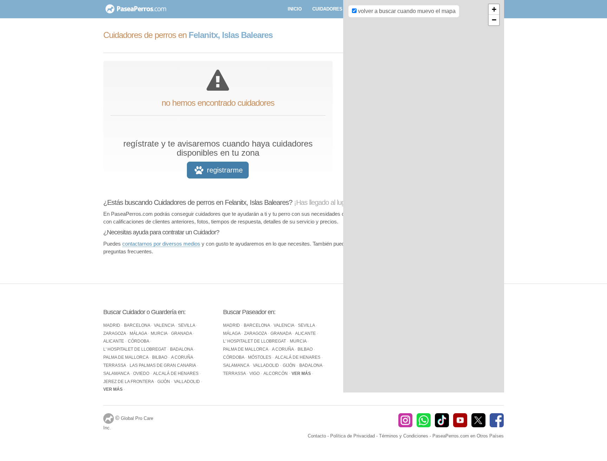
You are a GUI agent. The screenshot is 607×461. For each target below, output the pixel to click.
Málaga (139, 333)
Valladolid (187, 381)
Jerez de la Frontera (129, 381)
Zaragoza (115, 333)
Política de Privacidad (352, 436)
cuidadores (327, 9)
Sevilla (187, 325)
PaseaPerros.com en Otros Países (468, 436)
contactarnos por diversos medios (161, 244)
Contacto (317, 436)
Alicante (114, 341)
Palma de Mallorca (126, 357)
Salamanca (116, 373)
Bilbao (160, 357)
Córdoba (139, 341)
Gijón (164, 381)
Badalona (182, 349)
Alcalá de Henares (176, 373)
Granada (182, 333)
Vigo (255, 373)
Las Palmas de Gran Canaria (163, 365)
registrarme (224, 170)
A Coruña (182, 357)
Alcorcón (276, 373)
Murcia (159, 333)
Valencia (164, 325)
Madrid (112, 325)
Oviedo (141, 373)
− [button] (494, 19)
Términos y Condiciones (403, 436)
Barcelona (137, 325)
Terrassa (115, 365)
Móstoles (260, 357)
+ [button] (494, 9)
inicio (295, 9)
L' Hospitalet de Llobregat (135, 349)
